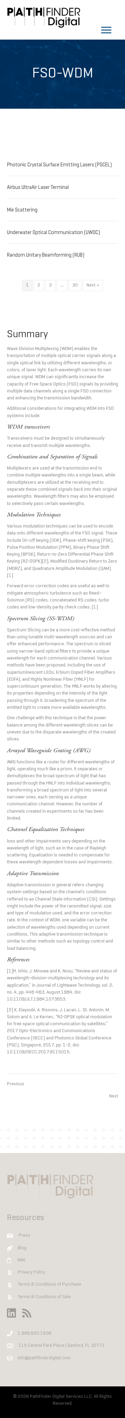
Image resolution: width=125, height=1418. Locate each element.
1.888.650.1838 (34, 1333)
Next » (92, 285)
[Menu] (106, 30)
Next (113, 1096)
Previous (15, 1084)
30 (75, 285)
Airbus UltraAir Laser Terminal (38, 187)
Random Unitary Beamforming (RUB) (45, 255)
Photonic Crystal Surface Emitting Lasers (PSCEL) (59, 165)
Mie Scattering (22, 210)
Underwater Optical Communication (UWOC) (53, 232)
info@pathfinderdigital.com (44, 1358)
